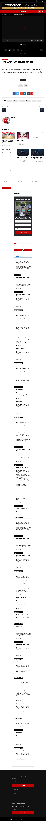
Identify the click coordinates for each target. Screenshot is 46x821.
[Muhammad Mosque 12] (23, 11)
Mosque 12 (5, 64)
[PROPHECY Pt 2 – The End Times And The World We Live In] (8, 135)
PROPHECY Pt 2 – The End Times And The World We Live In (8, 141)
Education (15, 100)
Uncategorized (9, 14)
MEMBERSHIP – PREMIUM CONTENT (14, 110)
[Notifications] (40, 1)
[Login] (42, 1)
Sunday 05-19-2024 (6, 149)
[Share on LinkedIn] (24, 93)
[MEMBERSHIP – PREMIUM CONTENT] (4, 110)
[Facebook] (33, 1)
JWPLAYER (37, 110)
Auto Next (9, 100)
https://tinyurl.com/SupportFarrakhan (22, 342)
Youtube (39, 100)
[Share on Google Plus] (21, 93)
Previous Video (5, 106)
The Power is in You (21, 140)
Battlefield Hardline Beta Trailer (22, 158)
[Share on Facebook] (14, 93)
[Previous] (18, 250)
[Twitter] (35, 1)
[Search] (42, 11)
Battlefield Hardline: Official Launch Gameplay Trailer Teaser (37, 158)
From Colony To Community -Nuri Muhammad (37, 132)
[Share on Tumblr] (28, 93)
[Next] (28, 250)
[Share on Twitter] (17, 93)
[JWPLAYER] (42, 110)
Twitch (34, 100)
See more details (18, 288)
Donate (23, 812)
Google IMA (22, 100)
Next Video (41, 106)
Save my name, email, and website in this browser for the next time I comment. (20, 184)
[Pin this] (31, 93)
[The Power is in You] (23, 135)
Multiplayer (28, 100)
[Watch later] (37, 1)
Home (3, 14)
